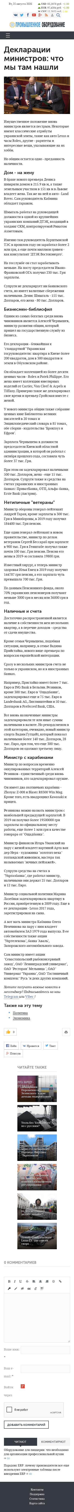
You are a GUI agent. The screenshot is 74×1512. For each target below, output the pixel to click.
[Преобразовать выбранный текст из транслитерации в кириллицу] (35, 1288)
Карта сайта (37, 1503)
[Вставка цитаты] (29, 1288)
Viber (29, 996)
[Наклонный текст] (15, 1281)
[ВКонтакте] (16, 15)
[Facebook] (28, 15)
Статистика (37, 1498)
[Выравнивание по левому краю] (34, 1281)
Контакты (37, 1489)
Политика (20, 1013)
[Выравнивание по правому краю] (47, 1281)
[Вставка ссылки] (60, 1281)
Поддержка (37, 1494)
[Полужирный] (9, 1281)
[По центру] (40, 1281)
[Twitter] (22, 15)
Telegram (11, 996)
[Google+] (40, 15)
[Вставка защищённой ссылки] (9, 1288)
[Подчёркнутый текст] (20, 1281)
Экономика (21, 1018)
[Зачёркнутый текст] (27, 1281)
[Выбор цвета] (15, 1288)
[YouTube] (34, 15)
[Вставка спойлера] (42, 1288)
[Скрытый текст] (22, 1288)
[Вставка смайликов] (53, 1281)
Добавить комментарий (26, 1424)
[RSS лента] (46, 15)
